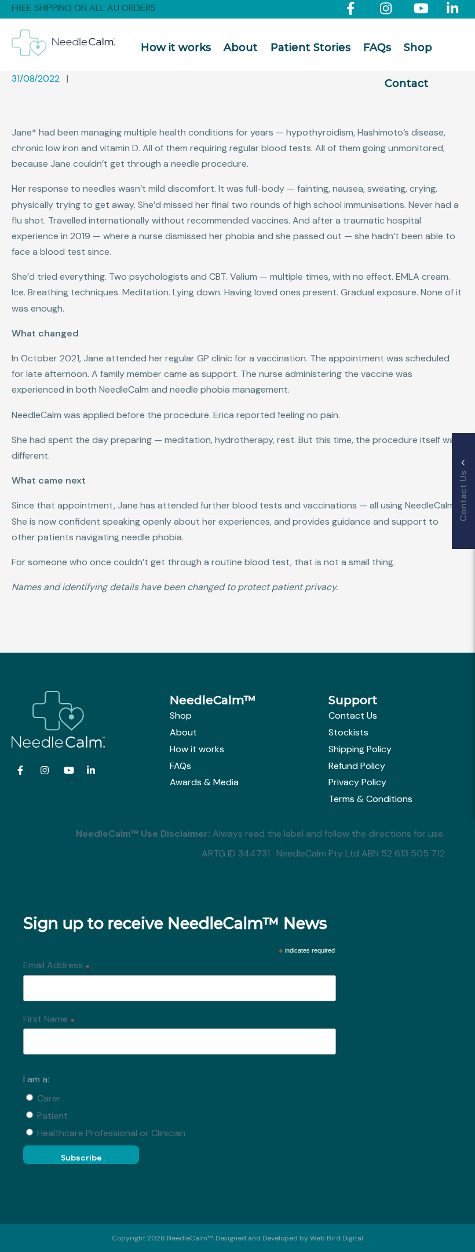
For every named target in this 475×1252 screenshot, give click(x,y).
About (241, 47)
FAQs (377, 47)
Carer (49, 1098)
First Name (49, 1020)
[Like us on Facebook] (354, 11)
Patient (52, 1116)
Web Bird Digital (336, 1238)
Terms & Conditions (370, 799)
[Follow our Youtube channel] (422, 11)
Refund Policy (356, 766)
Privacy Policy (357, 782)
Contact (407, 83)
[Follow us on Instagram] (388, 11)
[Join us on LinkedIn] (455, 11)
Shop (418, 47)
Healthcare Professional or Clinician (111, 1133)
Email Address (56, 966)
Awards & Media (204, 782)
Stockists (348, 732)
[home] (63, 53)
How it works (176, 47)
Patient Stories (310, 47)
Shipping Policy (360, 749)
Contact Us (352, 715)
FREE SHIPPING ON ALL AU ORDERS (84, 8)
